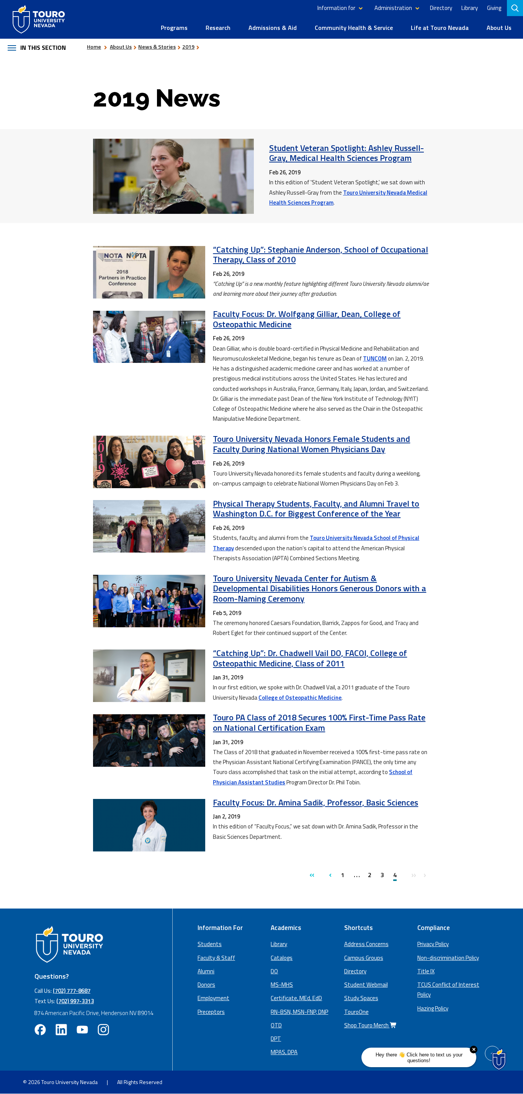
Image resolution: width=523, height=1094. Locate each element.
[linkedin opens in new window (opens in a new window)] (61, 1029)
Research (218, 27)
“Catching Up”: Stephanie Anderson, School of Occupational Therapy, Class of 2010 (320, 254)
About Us (499, 27)
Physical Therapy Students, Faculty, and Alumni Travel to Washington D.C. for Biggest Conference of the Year (316, 508)
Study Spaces (361, 998)
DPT (276, 1038)
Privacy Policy (433, 944)
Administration (393, 7)
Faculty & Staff (216, 957)
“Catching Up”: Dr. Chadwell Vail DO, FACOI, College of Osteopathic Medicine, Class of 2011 (310, 658)
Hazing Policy (432, 1008)
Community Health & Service (354, 27)
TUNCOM (375, 358)
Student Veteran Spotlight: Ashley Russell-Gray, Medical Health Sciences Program (346, 153)
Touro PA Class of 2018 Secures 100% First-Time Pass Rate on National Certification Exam (319, 722)
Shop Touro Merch (367, 1025)
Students (210, 944)
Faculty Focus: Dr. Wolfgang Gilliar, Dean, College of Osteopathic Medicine (306, 319)
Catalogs (282, 957)
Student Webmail (366, 984)
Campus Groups (363, 957)
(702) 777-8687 (71, 990)
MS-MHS (282, 984)
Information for (336, 7)
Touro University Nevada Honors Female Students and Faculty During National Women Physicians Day (311, 444)
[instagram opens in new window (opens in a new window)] (103, 1029)
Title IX (426, 971)
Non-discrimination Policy (448, 957)
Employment (213, 998)
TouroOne (356, 1011)
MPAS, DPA (284, 1052)
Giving (494, 7)
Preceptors (211, 1011)
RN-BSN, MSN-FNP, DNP (299, 1011)
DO (274, 971)
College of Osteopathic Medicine (300, 697)
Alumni (206, 971)
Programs (174, 27)
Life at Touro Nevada (440, 27)
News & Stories (157, 47)
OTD (276, 1025)
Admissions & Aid (272, 27)
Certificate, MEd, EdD (296, 998)
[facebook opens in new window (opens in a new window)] (40, 1029)
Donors (206, 984)
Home (94, 47)
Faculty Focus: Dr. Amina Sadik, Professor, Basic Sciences (315, 802)
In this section (43, 47)
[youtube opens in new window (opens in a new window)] (82, 1029)
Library (469, 7)
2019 (188, 47)
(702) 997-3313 (75, 1001)
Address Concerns (366, 944)
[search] (515, 8)
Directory (441, 7)
